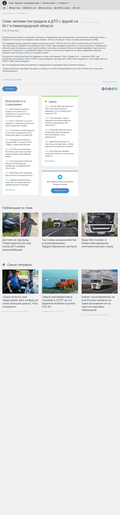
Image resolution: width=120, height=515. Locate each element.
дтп (3, 79)
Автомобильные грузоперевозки (16, 311)
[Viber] (109, 88)
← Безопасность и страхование (14, 13)
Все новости (10, 190)
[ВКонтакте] (103, 88)
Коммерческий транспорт (53, 311)
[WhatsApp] (113, 88)
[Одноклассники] (106, 88)
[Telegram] (116, 88)
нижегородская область (13, 79)
